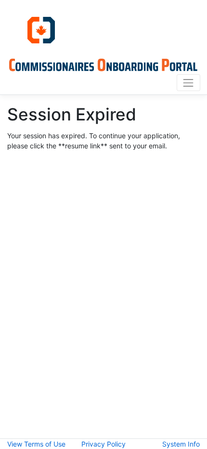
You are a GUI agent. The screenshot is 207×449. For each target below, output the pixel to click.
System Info (181, 444)
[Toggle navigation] (188, 82)
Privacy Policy (103, 444)
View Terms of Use (36, 444)
